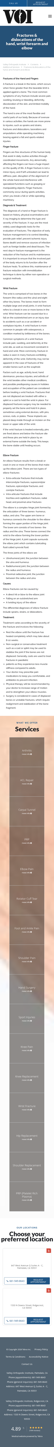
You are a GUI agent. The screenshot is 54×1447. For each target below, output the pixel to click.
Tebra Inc (26, 1349)
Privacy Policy (41, 1349)
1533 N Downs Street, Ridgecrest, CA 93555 (27, 1306)
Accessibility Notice (38, 1356)
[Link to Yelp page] (48, 1250)
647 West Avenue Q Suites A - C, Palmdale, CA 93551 (27, 1266)
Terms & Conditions (15, 1356)
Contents (34, 64)
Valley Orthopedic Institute (15, 64)
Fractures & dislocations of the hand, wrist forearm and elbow (26, 68)
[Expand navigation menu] (50, 16)
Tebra (40, 1436)
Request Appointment (38, 1280)
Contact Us (27, 1364)
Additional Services (11, 67)
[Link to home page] (23, 16)
